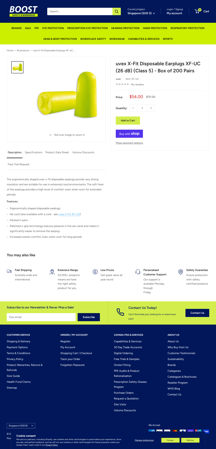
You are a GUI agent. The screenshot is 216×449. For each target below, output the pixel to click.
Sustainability (176, 359)
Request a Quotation (126, 398)
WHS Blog (174, 388)
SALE (28, 28)
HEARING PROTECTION (125, 28)
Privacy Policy (52, 445)
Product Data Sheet (57, 152)
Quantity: (121, 108)
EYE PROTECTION (53, 28)
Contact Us (197, 312)
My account (174, 13)
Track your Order (70, 359)
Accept (170, 440)
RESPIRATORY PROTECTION (188, 28)
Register (65, 341)
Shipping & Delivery (18, 341)
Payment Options (17, 347)
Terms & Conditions (18, 353)
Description (15, 152)
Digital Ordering (123, 353)
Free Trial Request (18, 164)
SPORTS (168, 38)
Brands (172, 365)
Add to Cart (128, 120)
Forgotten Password (72, 365)
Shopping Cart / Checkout (76, 353)
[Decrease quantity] (133, 108)
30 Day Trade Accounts (128, 347)
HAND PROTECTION (155, 28)
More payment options (129, 142)
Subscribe (89, 317)
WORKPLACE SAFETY (93, 38)
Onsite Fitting (122, 365)
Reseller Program (178, 382)
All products (23, 50)
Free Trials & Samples (126, 359)
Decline (190, 440)
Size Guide (13, 376)
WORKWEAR (117, 38)
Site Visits (120, 404)
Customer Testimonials (181, 353)
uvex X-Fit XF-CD (69, 214)
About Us (173, 341)
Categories (174, 370)
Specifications (33, 152)
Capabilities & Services (127, 341)
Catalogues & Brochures (182, 376)
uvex (118, 79)
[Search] (116, 11)
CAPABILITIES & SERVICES (143, 38)
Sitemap (12, 387)
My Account (67, 347)
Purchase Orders (123, 392)
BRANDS (16, 28)
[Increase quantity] (151, 108)
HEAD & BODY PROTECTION (60, 38)
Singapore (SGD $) (18, 425)
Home (10, 50)
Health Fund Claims (19, 381)
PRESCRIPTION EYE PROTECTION (87, 28)
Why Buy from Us (178, 347)
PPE (36, 28)
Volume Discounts (83, 152)
